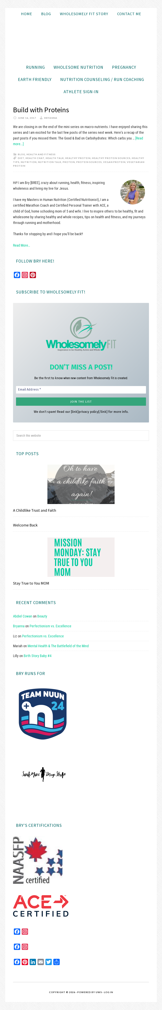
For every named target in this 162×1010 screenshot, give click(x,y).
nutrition (29, 162)
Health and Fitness (41, 154)
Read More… (21, 245)
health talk (55, 158)
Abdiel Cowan (22, 616)
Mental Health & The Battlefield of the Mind (58, 646)
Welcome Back (25, 525)
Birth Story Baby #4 (37, 656)
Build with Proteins (41, 109)
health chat (34, 158)
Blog (21, 154)
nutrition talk (49, 162)
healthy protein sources (111, 158)
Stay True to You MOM (31, 583)
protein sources (89, 162)
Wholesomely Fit (81, 40)
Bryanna (18, 626)
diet (21, 158)
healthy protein (77, 158)
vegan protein (114, 162)
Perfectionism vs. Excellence (50, 626)
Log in (108, 992)
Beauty (42, 616)
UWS (99, 992)
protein (69, 162)
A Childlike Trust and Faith (34, 510)
